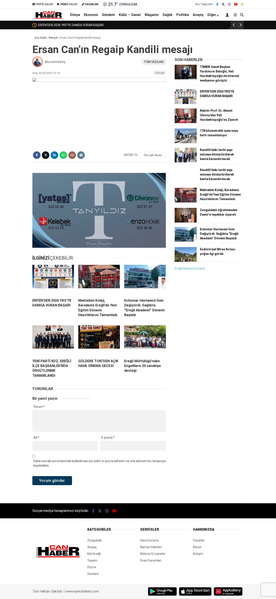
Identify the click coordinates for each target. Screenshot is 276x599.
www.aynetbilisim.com (82, 591)
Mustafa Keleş (55, 62)
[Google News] (153, 155)
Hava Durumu (149, 540)
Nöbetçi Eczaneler (152, 553)
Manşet (159, 72)
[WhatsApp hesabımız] (242, 4)
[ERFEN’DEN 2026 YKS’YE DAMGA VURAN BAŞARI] (53, 280)
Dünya (75, 15)
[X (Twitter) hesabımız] (223, 4)
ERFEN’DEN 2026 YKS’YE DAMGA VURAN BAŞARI (71, 25)
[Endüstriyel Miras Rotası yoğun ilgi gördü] (186, 260)
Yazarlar (199, 540)
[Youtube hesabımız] (236, 4)
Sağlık (167, 15)
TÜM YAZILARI (154, 62)
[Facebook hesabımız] (217, 4)
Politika (182, 15)
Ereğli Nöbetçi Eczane (190, 268)
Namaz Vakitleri (151, 547)
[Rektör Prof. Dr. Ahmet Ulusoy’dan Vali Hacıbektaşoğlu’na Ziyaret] (186, 122)
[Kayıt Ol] (228, 15)
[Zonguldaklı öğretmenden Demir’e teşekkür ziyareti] (186, 221)
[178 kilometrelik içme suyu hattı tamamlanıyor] (186, 142)
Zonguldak (94, 540)
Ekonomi (91, 15)
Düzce (91, 567)
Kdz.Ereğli (94, 553)
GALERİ (44, 4)
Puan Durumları (150, 560)
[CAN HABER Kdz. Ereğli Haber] (48, 18)
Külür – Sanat (130, 15)
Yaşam (92, 560)
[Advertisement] (207, 340)
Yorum (39, 406)
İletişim (198, 553)
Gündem (108, 15)
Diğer (211, 15)
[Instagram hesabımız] (229, 4)
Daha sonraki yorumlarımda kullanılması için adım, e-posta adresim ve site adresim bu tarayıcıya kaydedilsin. (99, 463)
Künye (197, 547)
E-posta (108, 437)
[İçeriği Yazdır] (81, 155)
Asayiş (198, 15)
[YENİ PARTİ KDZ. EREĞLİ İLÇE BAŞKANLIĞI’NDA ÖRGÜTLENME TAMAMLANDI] (53, 340)
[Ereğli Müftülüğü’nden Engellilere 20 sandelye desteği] (145, 340)
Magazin (151, 15)
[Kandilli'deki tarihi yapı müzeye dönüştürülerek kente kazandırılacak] (186, 161)
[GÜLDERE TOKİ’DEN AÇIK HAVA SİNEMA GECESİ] (99, 340)
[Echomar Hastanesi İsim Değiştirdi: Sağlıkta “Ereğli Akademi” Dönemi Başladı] (145, 280)
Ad (36, 437)
